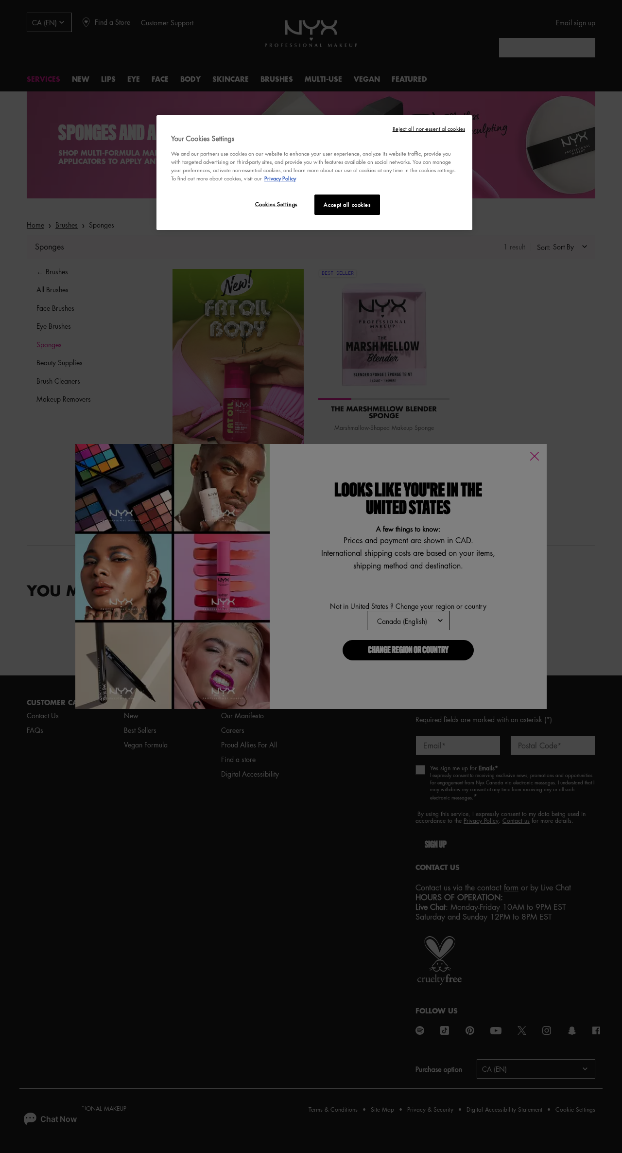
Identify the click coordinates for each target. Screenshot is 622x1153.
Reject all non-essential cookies (429, 128)
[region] (314, 172)
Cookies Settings (276, 204)
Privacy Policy (280, 178)
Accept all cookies (347, 204)
